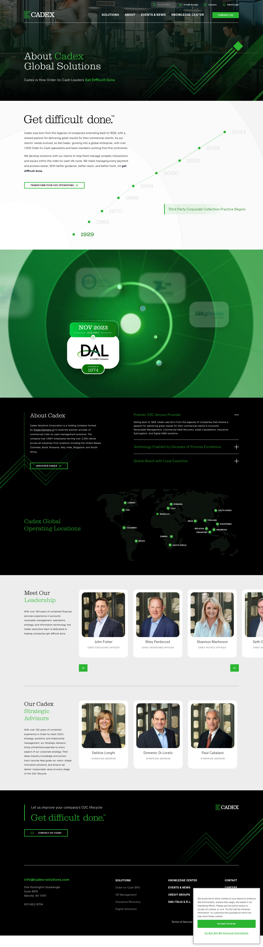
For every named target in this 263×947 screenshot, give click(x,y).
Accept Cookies (226, 923)
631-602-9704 (33, 904)
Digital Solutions (126, 909)
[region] (226, 916)
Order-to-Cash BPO (127, 887)
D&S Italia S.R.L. (179, 901)
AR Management (126, 894)
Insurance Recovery (127, 901)
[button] (83, 668)
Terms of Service (182, 922)
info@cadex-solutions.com (46, 879)
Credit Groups (190, 4)
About (130, 15)
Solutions (110, 15)
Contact (231, 880)
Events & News (153, 15)
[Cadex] (39, 15)
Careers (212, 4)
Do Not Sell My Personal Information (227, 933)
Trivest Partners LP (44, 429)
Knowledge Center (187, 15)
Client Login (233, 4)
